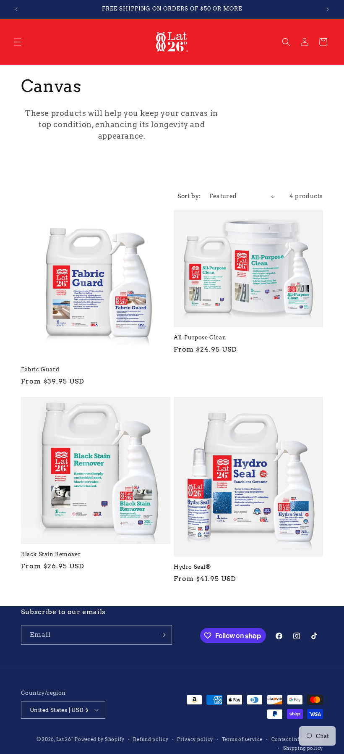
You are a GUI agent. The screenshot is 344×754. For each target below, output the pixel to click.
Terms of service (242, 739)
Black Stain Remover (51, 554)
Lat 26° (64, 739)
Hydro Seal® (192, 567)
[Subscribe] (162, 635)
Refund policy (150, 739)
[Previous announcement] (16, 9)
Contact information (297, 739)
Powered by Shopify (100, 739)
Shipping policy (303, 748)
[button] (17, 42)
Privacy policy (195, 739)
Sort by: (189, 196)
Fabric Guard (40, 369)
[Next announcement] (327, 9)
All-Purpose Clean (200, 337)
